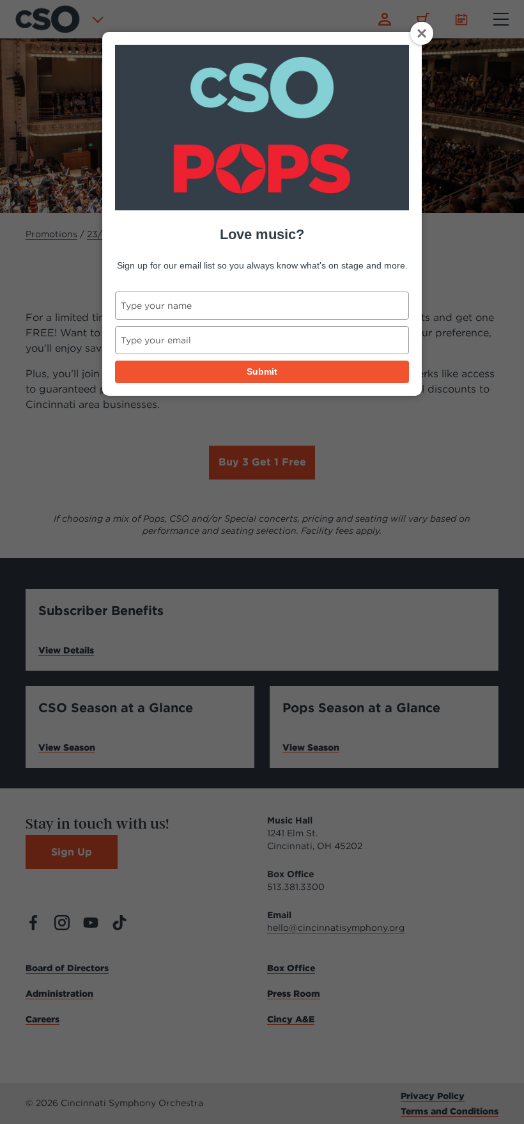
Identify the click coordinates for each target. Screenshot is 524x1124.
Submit (262, 371)
